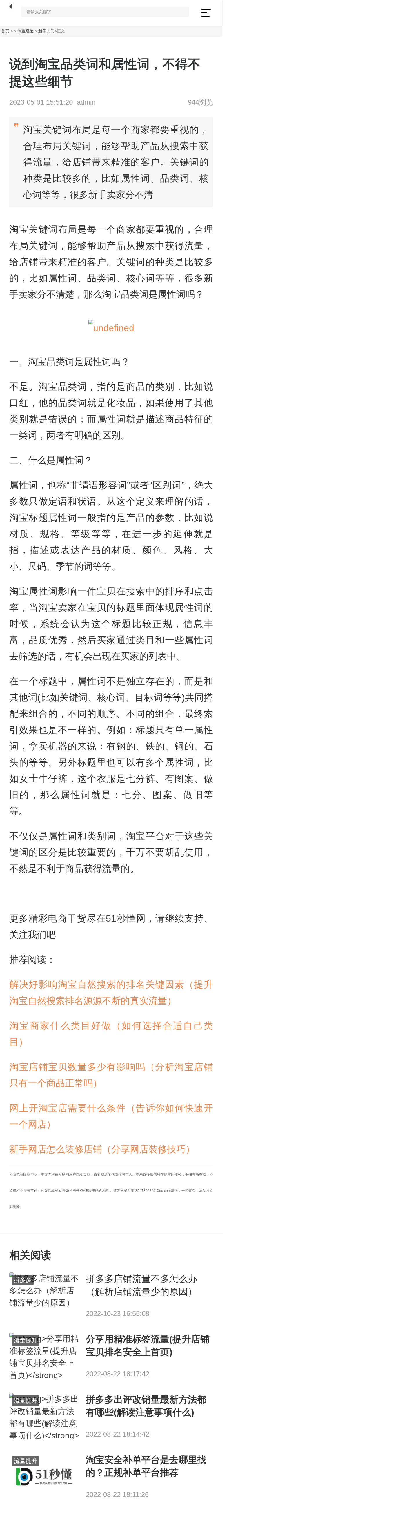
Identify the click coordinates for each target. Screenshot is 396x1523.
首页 (5, 31)
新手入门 (46, 31)
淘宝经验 (25, 31)
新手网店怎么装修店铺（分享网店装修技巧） (102, 1149)
